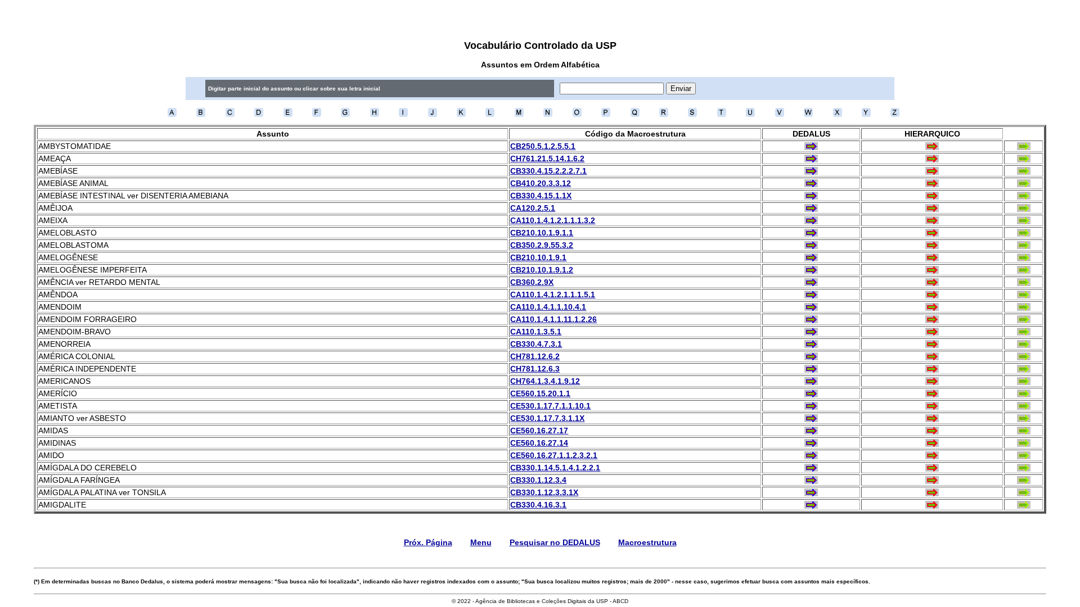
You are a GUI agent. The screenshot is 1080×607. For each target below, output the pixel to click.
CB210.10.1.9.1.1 (541, 232)
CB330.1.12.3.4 (538, 479)
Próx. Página (428, 542)
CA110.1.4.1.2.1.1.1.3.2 (552, 220)
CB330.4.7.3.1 (536, 343)
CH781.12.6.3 (535, 368)
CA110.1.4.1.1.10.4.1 (548, 306)
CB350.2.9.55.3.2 (541, 245)
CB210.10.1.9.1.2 (541, 269)
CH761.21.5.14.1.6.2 (547, 158)
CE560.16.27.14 (539, 442)
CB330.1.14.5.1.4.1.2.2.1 (555, 467)
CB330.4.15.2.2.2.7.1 (548, 170)
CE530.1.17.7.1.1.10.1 (550, 405)
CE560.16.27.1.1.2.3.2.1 (553, 455)
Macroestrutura (647, 542)
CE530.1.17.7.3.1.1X (547, 418)
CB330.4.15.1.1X (541, 195)
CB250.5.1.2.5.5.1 (542, 146)
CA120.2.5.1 (532, 207)
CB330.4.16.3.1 (538, 504)
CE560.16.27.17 (539, 430)
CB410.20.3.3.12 (540, 183)
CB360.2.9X (532, 282)
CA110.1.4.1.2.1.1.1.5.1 (552, 294)
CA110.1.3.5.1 (535, 331)
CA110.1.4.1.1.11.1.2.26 (553, 319)
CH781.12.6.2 (535, 356)
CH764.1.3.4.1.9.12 (545, 381)
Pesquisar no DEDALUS (555, 542)
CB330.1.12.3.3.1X (544, 492)
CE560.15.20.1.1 (540, 393)
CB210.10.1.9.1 (538, 257)
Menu (481, 542)
